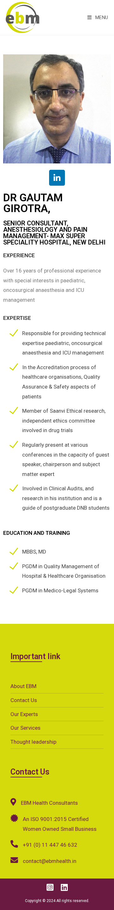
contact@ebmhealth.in (49, 861)
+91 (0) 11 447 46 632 (50, 845)
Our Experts (24, 714)
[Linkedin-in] (57, 178)
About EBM (23, 686)
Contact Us (23, 700)
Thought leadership (33, 742)
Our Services (25, 728)
